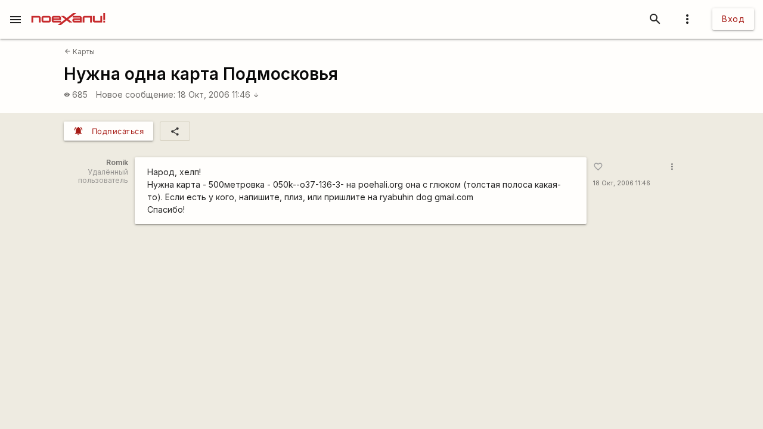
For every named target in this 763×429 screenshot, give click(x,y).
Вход (733, 19)
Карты (79, 51)
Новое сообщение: (135, 94)
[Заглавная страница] (68, 8)
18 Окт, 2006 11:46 (218, 94)
